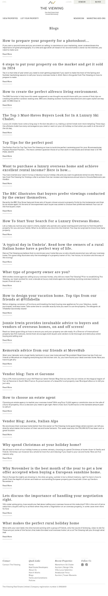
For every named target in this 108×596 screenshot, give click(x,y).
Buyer (98, 2)
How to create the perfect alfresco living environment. (50, 92)
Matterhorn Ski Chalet (64, 565)
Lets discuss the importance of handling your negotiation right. (53, 498)
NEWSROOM (79, 18)
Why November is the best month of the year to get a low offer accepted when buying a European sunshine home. (52, 470)
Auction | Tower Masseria (66, 575)
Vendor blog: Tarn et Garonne (28, 374)
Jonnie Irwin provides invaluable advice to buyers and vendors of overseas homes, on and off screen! (51, 325)
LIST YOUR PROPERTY (30, 18)
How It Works (34, 573)
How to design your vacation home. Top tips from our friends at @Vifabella (50, 297)
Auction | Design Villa (64, 567)
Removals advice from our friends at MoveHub (44, 350)
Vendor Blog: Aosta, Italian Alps (30, 421)
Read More (7, 54)
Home (31, 565)
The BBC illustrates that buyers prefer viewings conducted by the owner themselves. (54, 195)
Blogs (31, 575)
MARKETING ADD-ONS (96, 18)
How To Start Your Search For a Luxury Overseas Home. (51, 221)
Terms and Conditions (38, 578)
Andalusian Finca (62, 573)
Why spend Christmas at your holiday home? (42, 445)
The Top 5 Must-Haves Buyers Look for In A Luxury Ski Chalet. (51, 117)
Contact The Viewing (11, 565)
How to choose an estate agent (29, 397)
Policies (32, 580)
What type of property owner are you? (36, 272)
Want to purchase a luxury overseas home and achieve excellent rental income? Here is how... (51, 168)
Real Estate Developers (38, 567)
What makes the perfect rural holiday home (41, 523)
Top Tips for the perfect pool (28, 142)
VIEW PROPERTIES (10, 18)
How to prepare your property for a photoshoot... (46, 40)
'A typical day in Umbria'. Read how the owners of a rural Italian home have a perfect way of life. (53, 246)
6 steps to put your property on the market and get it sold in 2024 (53, 66)
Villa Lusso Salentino (64, 570)
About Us (33, 570)
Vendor (82, 2)
